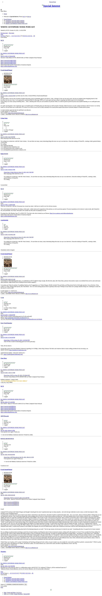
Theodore (3, 551)
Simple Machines (18, 594)
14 (15, 36)
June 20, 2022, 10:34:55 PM (8, 95)
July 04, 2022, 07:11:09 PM (8, 402)
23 (29, 36)
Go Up (2, 573)
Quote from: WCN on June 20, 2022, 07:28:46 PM (17, 375)
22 (28, 36)
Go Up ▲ (19, 592)
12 (12, 36)
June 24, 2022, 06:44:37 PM (8, 169)
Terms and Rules (11, 592)
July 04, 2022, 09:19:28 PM (8, 454)
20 (25, 36)
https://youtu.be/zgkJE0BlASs (8, 406)
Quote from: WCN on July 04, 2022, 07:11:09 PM (16, 497)
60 (34, 36)
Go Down (3, 36)
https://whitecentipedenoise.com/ (9, 66)
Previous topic (4, 33)
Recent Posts (52, 2)
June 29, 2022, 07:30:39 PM (8, 337)
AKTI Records (5, 416)
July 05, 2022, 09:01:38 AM (8, 495)
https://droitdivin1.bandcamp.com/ (17, 350)
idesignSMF (27, 594)
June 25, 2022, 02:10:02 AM (8, 234)
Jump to (3, 584)
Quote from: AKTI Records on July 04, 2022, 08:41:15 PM (19, 457)
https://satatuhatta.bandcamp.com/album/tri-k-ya (17, 317)
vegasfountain (4, 220)
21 (26, 36)
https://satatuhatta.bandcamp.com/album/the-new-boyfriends (27, 319)
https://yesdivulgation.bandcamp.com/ (13, 354)
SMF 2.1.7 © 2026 (8, 594)
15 (17, 36)
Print (2, 34)
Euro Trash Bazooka (6, 323)
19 (23, 36)
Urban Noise (4, 118)
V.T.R (2, 297)
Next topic (11, 33)
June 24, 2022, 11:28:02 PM (8, 204)
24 (31, 36)
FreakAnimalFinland (6, 70)
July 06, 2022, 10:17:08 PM (8, 566)
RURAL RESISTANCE (7, 438)
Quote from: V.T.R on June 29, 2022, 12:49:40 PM (16, 340)
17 (20, 36)
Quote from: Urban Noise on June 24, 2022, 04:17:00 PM (18, 172)
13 (13, 36)
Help (5, 592)
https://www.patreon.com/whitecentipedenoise (61, 213)
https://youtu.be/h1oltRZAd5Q (8, 60)
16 (18, 36)
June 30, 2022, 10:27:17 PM (8, 372)
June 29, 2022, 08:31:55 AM (8, 279)
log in (24, 16)
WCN (2, 40)
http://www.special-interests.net (16, 113)
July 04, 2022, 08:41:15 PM (8, 430)
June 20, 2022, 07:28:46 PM (8, 56)
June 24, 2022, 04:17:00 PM (8, 137)
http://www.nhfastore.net (31, 114)
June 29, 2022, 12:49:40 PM (8, 315)
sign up (29, 16)
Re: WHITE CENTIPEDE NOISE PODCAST (13, 53)
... (11, 36)
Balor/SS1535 (4, 153)
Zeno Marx (4, 358)
